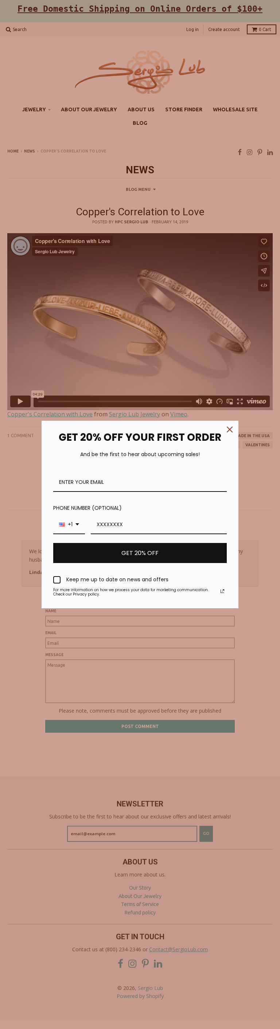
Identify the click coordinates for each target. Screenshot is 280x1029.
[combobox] (69, 525)
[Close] (229, 429)
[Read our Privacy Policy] (222, 591)
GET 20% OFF (140, 553)
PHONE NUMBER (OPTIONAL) (87, 508)
